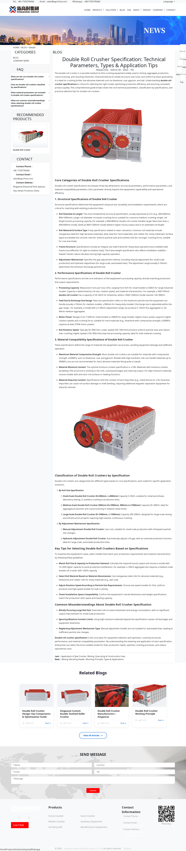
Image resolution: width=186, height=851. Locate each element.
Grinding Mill (55, 827)
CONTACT (170, 10)
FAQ (129, 10)
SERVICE (147, 10)
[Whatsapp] (181, 70)
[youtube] (162, 828)
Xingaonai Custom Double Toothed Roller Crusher (72, 713)
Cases (33, 817)
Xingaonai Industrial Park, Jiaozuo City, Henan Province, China (137, 835)
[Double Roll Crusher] (114, 135)
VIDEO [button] (136, 10)
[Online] (183, 55)
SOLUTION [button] (111, 10)
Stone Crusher (56, 815)
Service (24, 817)
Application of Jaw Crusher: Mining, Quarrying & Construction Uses (93, 656)
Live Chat (18, 825)
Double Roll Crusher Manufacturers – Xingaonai (109, 713)
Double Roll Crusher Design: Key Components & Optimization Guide (36, 713)
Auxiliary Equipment (91, 821)
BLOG (122, 10)
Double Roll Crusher (21, 150)
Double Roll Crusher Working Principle (146, 712)
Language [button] (168, 1)
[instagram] (160, 828)
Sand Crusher (88, 815)
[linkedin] (164, 828)
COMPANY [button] (158, 10)
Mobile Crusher (56, 821)
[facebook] (158, 828)
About (14, 817)
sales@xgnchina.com (23, 178)
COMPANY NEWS (21, 60)
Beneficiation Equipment (94, 827)
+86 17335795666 (21, 170)
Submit (93, 790)
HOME (87, 10)
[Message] (181, 62)
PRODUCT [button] (97, 10)
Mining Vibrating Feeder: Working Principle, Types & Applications (93, 659)
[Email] (183, 47)
